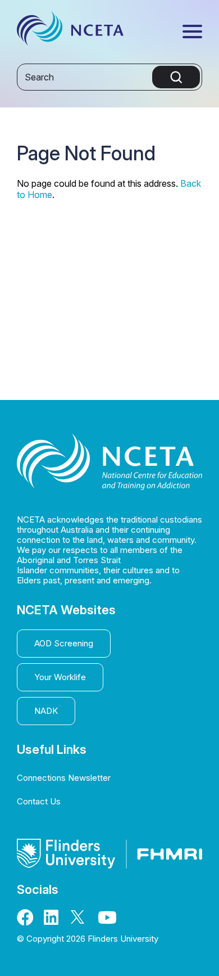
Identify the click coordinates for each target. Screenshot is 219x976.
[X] (80, 920)
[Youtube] (107, 920)
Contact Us (39, 801)
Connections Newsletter (64, 777)
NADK (46, 710)
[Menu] (192, 33)
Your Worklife (60, 677)
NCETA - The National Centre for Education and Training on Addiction (70, 31)
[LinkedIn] (53, 920)
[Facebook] (26, 920)
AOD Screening (63, 643)
